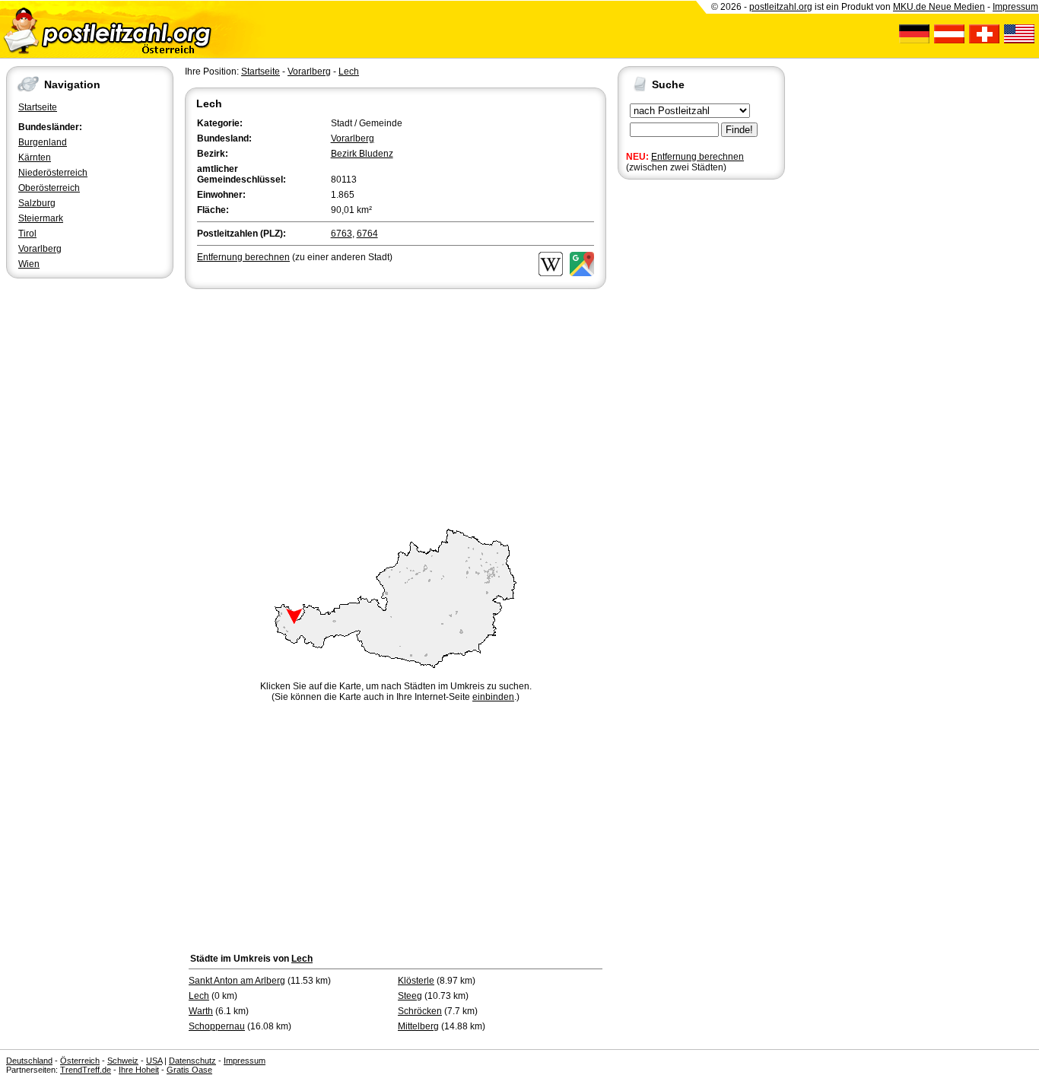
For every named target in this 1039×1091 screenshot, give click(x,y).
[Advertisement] (395, 406)
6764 (367, 233)
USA (154, 1060)
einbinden (493, 697)
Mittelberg (418, 1026)
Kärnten (34, 157)
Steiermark (40, 218)
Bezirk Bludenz (362, 153)
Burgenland (42, 142)
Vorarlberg (40, 248)
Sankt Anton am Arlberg (237, 980)
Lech (348, 71)
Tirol (27, 233)
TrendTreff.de (85, 1069)
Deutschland (29, 1060)
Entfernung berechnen (697, 156)
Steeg (410, 996)
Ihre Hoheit (139, 1069)
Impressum (1015, 7)
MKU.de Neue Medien (939, 7)
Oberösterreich (49, 188)
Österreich (80, 1060)
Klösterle (416, 980)
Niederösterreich (52, 172)
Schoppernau (217, 1026)
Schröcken (420, 1011)
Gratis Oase (189, 1069)
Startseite (37, 107)
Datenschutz (192, 1060)
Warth (201, 1011)
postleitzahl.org (780, 7)
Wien (29, 264)
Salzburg (37, 203)
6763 (341, 233)
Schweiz (122, 1060)
